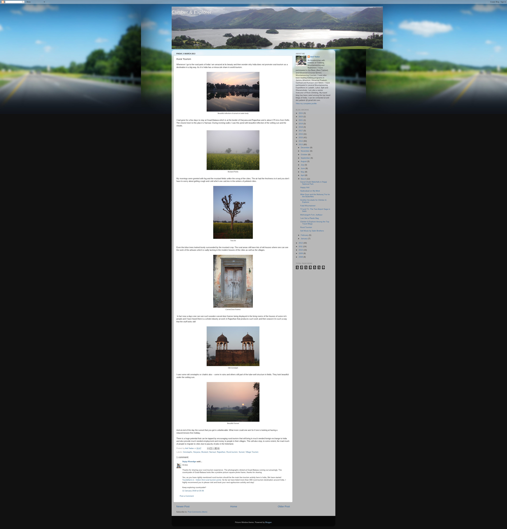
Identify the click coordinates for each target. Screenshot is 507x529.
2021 (301, 120)
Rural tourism (232, 452)
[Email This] (208, 448)
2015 (301, 137)
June (303, 168)
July (303, 165)
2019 (301, 124)
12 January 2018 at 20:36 (193, 491)
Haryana (196, 452)
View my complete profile (306, 104)
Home (233, 506)
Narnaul (212, 452)
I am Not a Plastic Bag (309, 218)
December (305, 148)
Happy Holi (304, 187)
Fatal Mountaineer (308, 206)
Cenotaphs (187, 452)
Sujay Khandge (189, 462)
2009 (301, 253)
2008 (301, 257)
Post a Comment (187, 496)
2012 (301, 243)
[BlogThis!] (211, 448)
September (306, 158)
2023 (301, 117)
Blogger (268, 522)
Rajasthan (221, 452)
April (303, 175)
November (305, 151)
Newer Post (182, 506)
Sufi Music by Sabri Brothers (312, 231)
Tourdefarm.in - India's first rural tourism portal (201, 480)
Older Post (284, 506)
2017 (301, 131)
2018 (301, 127)
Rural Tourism (306, 227)
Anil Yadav (315, 57)
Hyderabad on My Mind (310, 191)
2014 (301, 141)
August (304, 161)
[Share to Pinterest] (218, 448)
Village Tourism (252, 452)
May (303, 172)
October (304, 155)
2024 (301, 113)
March (304, 179)
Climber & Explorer (192, 12)
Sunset (242, 452)
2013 (301, 144)
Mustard (204, 452)
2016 (301, 134)
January (304, 239)
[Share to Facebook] (216, 448)
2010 (301, 250)
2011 (301, 247)
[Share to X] (213, 448)
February (305, 235)
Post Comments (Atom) (197, 512)
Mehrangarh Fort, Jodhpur (311, 215)
